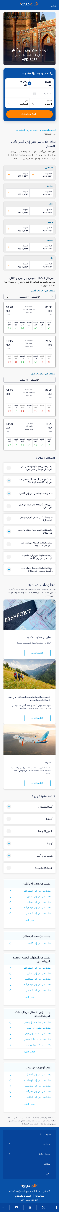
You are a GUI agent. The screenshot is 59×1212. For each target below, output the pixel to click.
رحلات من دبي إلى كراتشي (38, 913)
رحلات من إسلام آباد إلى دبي (37, 1022)
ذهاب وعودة (43, 73)
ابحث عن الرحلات (29, 114)
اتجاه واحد (26, 73)
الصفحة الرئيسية (49, 130)
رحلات (35, 130)
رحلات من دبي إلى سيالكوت (38, 902)
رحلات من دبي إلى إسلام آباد (37, 891)
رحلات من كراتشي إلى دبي (38, 1044)
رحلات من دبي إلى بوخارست (38, 1085)
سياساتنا (39, 1195)
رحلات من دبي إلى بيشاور (39, 896)
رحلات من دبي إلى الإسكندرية (37, 1080)
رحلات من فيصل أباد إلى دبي (37, 1039)
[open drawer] (53, 3)
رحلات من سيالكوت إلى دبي (38, 1033)
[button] (29, 468)
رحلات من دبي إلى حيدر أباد (38, 1091)
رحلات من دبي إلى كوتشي (38, 1097)
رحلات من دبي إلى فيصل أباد (37, 907)
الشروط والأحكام (23, 1195)
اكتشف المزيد (37, 652)
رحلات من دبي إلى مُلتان (39, 943)
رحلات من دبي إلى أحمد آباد (38, 1074)
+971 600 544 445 (29, 1200)
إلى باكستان (24, 130)
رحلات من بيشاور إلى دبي (39, 1028)
